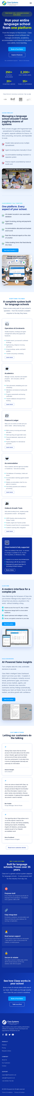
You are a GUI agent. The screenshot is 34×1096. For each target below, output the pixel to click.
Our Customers (6, 1063)
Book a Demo (10, 570)
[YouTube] (13, 1035)
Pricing (4, 1048)
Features (4, 1045)
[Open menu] (30, 3)
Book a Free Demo (17, 49)
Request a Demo (6, 1051)
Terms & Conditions (7, 1092)
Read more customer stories (17, 847)
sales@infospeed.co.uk (8, 1078)
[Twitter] (10, 1035)
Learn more (9, 357)
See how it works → (10, 250)
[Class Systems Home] (10, 3)
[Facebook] (3, 1035)
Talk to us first (17, 1004)
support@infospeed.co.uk (9, 1075)
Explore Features (17, 55)
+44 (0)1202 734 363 (8, 1081)
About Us (4, 1060)
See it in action (8, 624)
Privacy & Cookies (20, 1092)
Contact (4, 1066)
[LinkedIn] (6, 1035)
